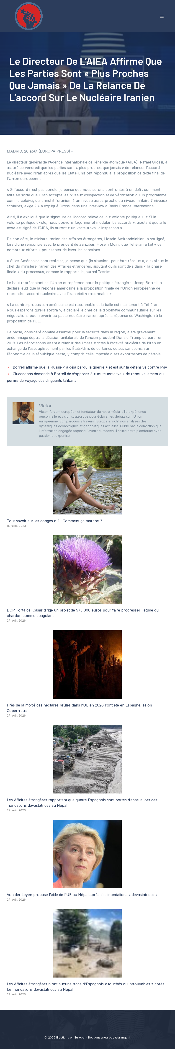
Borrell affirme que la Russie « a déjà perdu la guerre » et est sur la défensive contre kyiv (90, 367)
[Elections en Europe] (29, 15)
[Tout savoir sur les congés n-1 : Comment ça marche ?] (87, 511)
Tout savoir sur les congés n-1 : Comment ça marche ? (54, 521)
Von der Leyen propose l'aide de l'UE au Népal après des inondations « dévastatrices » (82, 894)
